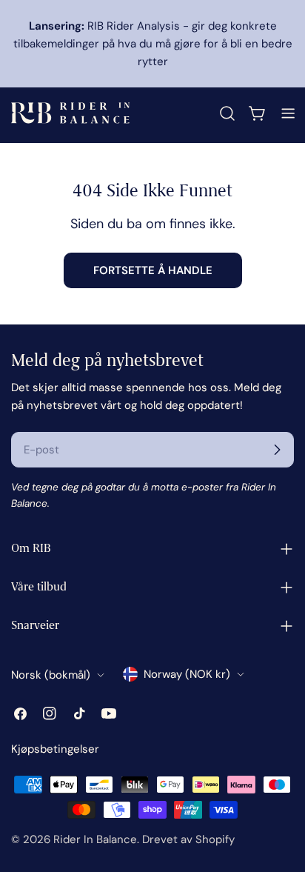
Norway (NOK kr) (187, 674)
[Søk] (227, 113)
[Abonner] (276, 449)
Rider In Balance (95, 839)
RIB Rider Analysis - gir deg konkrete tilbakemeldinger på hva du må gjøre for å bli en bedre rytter (152, 44)
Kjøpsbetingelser (55, 749)
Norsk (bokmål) (50, 675)
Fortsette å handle (152, 270)
